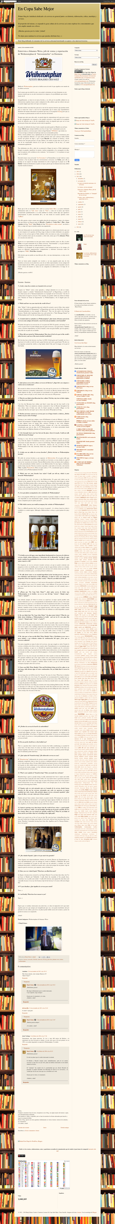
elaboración (82, 623)
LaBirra (21, 216)
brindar (76, 533)
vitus (88, 823)
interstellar (81, 671)
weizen (80, 832)
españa (95, 629)
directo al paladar (90, 607)
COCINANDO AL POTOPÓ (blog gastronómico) (85, 403)
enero (79, 224)
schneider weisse (88, 784)
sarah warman (94, 781)
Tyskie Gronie (91, 818)
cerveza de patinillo (87, 568)
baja (83, 512)
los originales (92, 704)
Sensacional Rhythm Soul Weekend (88, 788)
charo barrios (89, 584)
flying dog (85, 637)
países (84, 744)
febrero (80, 221)
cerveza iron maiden (79, 573)
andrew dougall (89, 497)
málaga (87, 710)
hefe (84, 659)
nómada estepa (90, 735)
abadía (95, 483)
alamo (96, 488)
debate (87, 604)
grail (96, 648)
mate (90, 716)
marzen (81, 716)
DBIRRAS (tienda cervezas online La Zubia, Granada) (85, 421)
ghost (92, 646)
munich (76, 731)
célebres (84, 552)
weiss (76, 832)
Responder (25, 978)
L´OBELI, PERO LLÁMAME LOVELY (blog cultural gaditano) (85, 429)
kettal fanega (86, 683)
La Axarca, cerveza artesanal (85, 187)
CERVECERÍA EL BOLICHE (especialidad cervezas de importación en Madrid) (84, 376)
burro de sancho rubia (85, 542)
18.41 (77, 479)
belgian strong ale (88, 517)
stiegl (85, 802)
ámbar (84, 494)
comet (76, 587)
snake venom (94, 795)
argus (76, 502)
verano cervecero (86, 821)
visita (81, 823)
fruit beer (81, 643)
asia (82, 507)
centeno (95, 552)
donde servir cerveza (89, 611)
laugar (86, 701)
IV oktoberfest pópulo (82, 675)
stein (80, 802)
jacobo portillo (91, 675)
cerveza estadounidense (86, 570)
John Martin (77, 680)
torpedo (86, 811)
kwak (84, 689)
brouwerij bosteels (83, 535)
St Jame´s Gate (89, 798)
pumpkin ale (82, 765)
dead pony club (82, 604)
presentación (90, 754)
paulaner (87, 749)
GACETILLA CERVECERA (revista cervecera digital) (84, 425)
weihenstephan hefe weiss (80, 828)
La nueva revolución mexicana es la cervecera (87, 184)
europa (84, 630)
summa (79, 804)
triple (93, 814)
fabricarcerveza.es (84, 634)
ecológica (77, 616)
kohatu (80, 685)
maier (92, 708)
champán (76, 584)
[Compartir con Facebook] (47, 957)
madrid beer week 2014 (84, 708)
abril (79, 217)
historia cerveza (85, 660)
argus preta (87, 502)
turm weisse (91, 816)
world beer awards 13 (79, 837)
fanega (90, 634)
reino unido (77, 767)
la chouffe (94, 692)
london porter (81, 704)
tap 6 (77, 807)
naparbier (84, 731)
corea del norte (78, 593)
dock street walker (92, 609)
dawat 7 (76, 602)
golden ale (77, 648)
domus (76, 611)
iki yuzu (95, 666)
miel (91, 726)
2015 (78, 171)
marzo (80, 219)
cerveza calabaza (81, 563)
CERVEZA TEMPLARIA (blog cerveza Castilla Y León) (84, 395)
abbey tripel (82, 486)
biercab (81, 521)
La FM (94, 696)
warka (86, 825)
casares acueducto (78, 549)
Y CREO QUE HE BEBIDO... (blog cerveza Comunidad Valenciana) (84, 463)
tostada (90, 811)
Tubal (30, 224)
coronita (95, 593)
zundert (83, 841)
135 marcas (88, 478)
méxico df (93, 724)
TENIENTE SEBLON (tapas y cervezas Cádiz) (84, 446)
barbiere (76, 514)
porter (76, 754)
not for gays (86, 737)
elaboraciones (89, 623)
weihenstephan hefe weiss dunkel (86, 830)
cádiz (92, 542)
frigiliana (76, 643)
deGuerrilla (25, 1008)
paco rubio (85, 742)
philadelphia (91, 751)
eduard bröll (81, 618)
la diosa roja (94, 694)
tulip (82, 816)
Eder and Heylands (89, 616)
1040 (85, 478)
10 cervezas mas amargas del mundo (83, 472)
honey (76, 664)
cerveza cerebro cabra (82, 565)
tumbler (86, 816)
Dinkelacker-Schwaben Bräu (80, 607)
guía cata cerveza (84, 652)
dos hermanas (88, 613)
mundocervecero (93, 730)
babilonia (89, 510)
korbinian (95, 685)
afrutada (89, 488)
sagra (76, 775)
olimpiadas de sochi (79, 740)
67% (82, 483)
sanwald (79, 781)
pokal (76, 753)
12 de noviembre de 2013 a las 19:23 (45, 985)
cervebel (85, 554)
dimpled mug (92, 606)
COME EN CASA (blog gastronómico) (82, 407)
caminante (77, 545)
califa (80, 544)
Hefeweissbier (51, 458)
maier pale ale (81, 710)
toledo (82, 811)
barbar (86, 512)
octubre (80, 202)
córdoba (95, 591)
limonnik (95, 703)
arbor (92, 501)
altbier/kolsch (94, 492)
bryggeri (95, 538)
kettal (81, 683)
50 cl (78, 483)
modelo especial (78, 728)
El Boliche (55, 131)
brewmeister (90, 531)
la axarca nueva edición (83, 690)
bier (79, 521)
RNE (92, 770)
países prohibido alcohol (80, 745)
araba (87, 501)
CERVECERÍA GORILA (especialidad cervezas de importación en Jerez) (83, 382)
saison (87, 777)
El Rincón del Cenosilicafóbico (82, 311)
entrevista (40, 959)
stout (87, 802)
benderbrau (77, 519)
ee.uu (92, 618)
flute (82, 638)
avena (76, 510)
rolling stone (80, 772)
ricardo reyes (85, 770)
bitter (81, 522)
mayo (79, 214)
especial (76, 630)
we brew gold (94, 825)
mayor (76, 717)
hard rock (79, 657)
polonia (91, 753)
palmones (92, 747)
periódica (86, 751)
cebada (80, 552)
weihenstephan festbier (90, 827)
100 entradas (80, 478)
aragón (89, 501)
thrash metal (94, 807)
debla (89, 604)
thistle (90, 807)
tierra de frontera (81, 809)
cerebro (80, 554)
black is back (94, 522)
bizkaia (85, 522)
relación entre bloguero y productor (89, 767)
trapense (95, 811)
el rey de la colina (92, 622)
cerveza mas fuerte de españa (81, 575)
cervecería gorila (79, 556)
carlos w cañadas (93, 547)
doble (95, 608)
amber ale (84, 495)
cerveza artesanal (87, 559)
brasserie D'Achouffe (92, 528)
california (84, 544)
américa (78, 497)
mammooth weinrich (88, 711)
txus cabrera (81, 818)
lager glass (84, 699)
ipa (88, 671)
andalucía (83, 497)
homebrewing (94, 662)
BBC (87, 514)
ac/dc (96, 486)
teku (79, 807)
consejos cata (90, 591)
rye (91, 774)
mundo (87, 730)
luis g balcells (85, 706)
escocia (91, 629)
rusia (94, 772)
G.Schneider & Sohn (87, 645)
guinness (83, 655)
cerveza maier (93, 573)
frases (84, 641)
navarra (92, 731)
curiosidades (90, 599)
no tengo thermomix (92, 733)
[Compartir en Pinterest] (49, 957)
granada (79, 650)
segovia (91, 786)
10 (75, 472)
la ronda (85, 697)
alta (90, 492)
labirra (61, 959)
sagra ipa (77, 777)
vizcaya (91, 823)
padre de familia (93, 742)
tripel (82, 814)
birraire (78, 522)
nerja (82, 733)
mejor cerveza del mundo (91, 719)
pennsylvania (80, 751)
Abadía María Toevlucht (80, 485)
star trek (91, 800)
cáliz (88, 544)
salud (76, 779)
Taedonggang (86, 805)
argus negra (81, 502)
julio (79, 209)
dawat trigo (80, 602)
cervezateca (81, 582)
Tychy (86, 818)
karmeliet (95, 682)
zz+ (89, 841)
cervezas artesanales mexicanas (81, 580)
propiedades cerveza (92, 763)
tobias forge (77, 811)
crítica (85, 596)
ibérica (95, 664)
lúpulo (90, 706)
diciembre (80, 178)
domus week (81, 611)
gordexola (85, 648)
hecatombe (80, 659)
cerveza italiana (87, 573)
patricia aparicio (82, 749)
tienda (76, 809)
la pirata (81, 697)
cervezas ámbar (93, 579)
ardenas (95, 501)
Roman (84, 772)
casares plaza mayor (87, 549)
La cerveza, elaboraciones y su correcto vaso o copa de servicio (90, 254)
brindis (79, 533)
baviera (25, 959)
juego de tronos (93, 680)
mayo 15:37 (94, 716)
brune (84, 538)
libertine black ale (82, 703)
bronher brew (94, 533)
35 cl (92, 481)
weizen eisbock (86, 832)
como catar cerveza (85, 587)
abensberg (87, 486)
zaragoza (76, 841)
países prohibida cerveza (91, 744)
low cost (80, 706)
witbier (95, 835)
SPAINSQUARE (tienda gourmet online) (85, 442)
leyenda (76, 703)
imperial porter (78, 669)
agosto (80, 207)
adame (82, 488)
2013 (78, 176)
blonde (78, 524)
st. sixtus (95, 798)
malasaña (95, 710)
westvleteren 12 (93, 834)
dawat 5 (95, 600)
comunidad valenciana (83, 589)
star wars (95, 800)
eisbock (76, 620)
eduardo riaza (88, 618)
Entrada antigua (65, 1127)
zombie (80, 841)
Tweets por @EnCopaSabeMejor (83, 131)
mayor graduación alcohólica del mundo (87, 717)
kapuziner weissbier (88, 682)
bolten (92, 526)
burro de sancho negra (88, 540)
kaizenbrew (77, 682)
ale (85, 490)
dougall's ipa (85, 615)
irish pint (83, 673)
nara (88, 731)
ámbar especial (90, 494)
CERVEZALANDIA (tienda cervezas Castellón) (83, 399)
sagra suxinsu (82, 777)
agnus (93, 488)
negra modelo (78, 733)
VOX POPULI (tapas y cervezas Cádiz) (85, 458)
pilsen (95, 751)
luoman (79, 1212)
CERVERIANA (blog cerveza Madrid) (84, 391)
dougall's (95, 613)
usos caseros (82, 820)
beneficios (82, 519)
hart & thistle (84, 657)
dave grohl (78, 600)
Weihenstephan (28, 86)
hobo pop (91, 660)
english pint (81, 627)
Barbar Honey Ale (92, 512)
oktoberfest (89, 739)
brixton (82, 533)
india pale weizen (93, 669)
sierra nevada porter (89, 793)
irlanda (87, 673)
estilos (80, 630)
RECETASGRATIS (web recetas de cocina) (86, 438)
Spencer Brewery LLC (79, 798)
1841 (82, 479)
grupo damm (91, 650)
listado (76, 704)
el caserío (86, 620)
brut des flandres (89, 538)
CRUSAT (95, 597)
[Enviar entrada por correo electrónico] (39, 957)
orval (76, 742)
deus (92, 604)
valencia (91, 820)
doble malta (78, 609)
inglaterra (77, 671)
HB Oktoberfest (91, 657)
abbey (78, 486)
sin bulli (89, 795)
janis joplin (77, 676)
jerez (83, 678)
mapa (76, 714)
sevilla (82, 790)
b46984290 (84, 510)
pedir (76, 751)
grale (76, 650)
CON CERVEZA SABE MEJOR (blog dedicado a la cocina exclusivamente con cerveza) (85, 412)
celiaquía (91, 552)
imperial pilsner (94, 668)
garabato (88, 646)
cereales (76, 554)
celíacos (87, 552)
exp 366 (84, 632)
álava (76, 490)
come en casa (94, 586)
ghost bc (95, 646)
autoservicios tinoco (92, 508)
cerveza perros (90, 577)
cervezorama (94, 582)
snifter (76, 797)
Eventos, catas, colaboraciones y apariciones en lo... (86, 198)
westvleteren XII (78, 835)
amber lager (89, 495)
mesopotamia (83, 724)
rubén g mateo (90, 772)
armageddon (77, 505)
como (79, 587)
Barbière (80, 514)
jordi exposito (84, 680)
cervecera (89, 554)
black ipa (89, 522)
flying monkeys (91, 637)
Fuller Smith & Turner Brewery (90, 643)
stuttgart (95, 802)
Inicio (44, 1127)
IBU (75, 666)
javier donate (94, 676)
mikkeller (95, 726)
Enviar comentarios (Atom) (32, 1130)
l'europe (93, 689)
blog (75, 524)
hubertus (85, 664)
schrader (76, 786)
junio (79, 212)
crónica (90, 597)
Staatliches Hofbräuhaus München (82, 800)
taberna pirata (78, 805)
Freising (60, 111)
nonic (81, 737)
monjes (95, 728)
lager (79, 699)
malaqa (91, 710)
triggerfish (95, 812)
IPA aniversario (92, 671)
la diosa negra (89, 694)
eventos (79, 632)
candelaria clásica (84, 545)
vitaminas (85, 823)
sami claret (80, 779)
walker (82, 825)
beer (90, 514)
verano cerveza (94, 821)
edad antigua (81, 616)
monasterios (90, 728)
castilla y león (82, 551)
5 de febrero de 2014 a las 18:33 (44, 1051)
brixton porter (88, 533)
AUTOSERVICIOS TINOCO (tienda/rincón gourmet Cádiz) (84, 372)
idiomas (78, 666)
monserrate (77, 730)
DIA (95, 604)
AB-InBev (91, 483)
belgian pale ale (78, 517)
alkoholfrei (80, 492)
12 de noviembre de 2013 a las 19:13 (37, 971)
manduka (95, 711)
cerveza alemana (92, 558)
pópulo (95, 753)
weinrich (95, 830)
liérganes (91, 703)
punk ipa (88, 765)
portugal (80, 754)
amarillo (80, 494)
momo (85, 728)
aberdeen (92, 486)
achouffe (79, 488)
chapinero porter (82, 584)
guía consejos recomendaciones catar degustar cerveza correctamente (86, 653)
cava (94, 551)
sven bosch (94, 804)
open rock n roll (86, 740)
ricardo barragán (78, 770)
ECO (96, 615)
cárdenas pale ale (78, 547)
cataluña (87, 551)
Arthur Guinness (93, 505)
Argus (85, 244)
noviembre (81, 181)
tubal (79, 816)
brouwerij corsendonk (92, 535)
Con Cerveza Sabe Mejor (81, 343)
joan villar (87, 678)
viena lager (77, 823)
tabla (82, 805)
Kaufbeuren (77, 683)
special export (90, 796)
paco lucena (80, 742)
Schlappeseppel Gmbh (79, 784)
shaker (87, 790)
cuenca (76, 599)
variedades (77, 821)
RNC (89, 770)
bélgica (95, 517)
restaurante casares (79, 768)
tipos (86, 809)
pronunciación (83, 763)
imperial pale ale (86, 668)
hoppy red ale (80, 664)
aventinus (79, 510)
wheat (83, 835)
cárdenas (95, 545)
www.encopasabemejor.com (82, 81)
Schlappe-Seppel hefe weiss (90, 782)
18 (95, 478)
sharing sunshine (93, 790)
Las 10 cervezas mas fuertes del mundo (89, 235)
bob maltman (88, 524)
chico (93, 584)
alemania (89, 490)
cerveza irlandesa (92, 572)
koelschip (77, 685)
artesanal (84, 504)
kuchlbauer (77, 687)
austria (85, 508)
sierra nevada (78, 791)
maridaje (81, 713)
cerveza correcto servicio (84, 566)
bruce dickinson (79, 538)
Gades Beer (53, 209)
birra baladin (91, 521)
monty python (83, 730)
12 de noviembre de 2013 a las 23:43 (38, 1008)
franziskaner (80, 641)
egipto (95, 618)
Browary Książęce (90, 536)
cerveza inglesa (83, 572)
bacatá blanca (94, 510)
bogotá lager (87, 526)
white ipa (92, 835)
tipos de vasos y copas (92, 809)
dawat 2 (91, 600)
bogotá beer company (79, 526)
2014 (78, 174)
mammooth (80, 711)
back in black (78, 512)
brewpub (95, 531)
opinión (92, 740)
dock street (84, 609)
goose (81, 648)
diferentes (85, 606)
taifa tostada (93, 805)
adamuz (85, 488)
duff (89, 615)
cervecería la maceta (87, 556)
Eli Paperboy (85, 625)
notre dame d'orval (93, 737)
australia (81, 508)
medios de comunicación (80, 719)
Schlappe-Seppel (78, 782)
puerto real (77, 765)
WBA (27, 251)
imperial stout (85, 669)
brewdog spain (89, 529)
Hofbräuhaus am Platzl (84, 662)
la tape (89, 697)
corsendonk (77, 594)
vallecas (95, 820)
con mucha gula (93, 589)
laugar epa (90, 701)
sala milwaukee (93, 777)
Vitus (46, 211)
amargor (76, 494)
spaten (84, 796)
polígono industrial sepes (83, 753)
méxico (88, 724)
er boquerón (82, 629)
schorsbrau (95, 784)
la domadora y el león (86, 696)
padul (76, 744)
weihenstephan (22, 961)
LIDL (87, 703)
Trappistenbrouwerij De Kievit (85, 812)
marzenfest (85, 716)
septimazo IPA (78, 790)
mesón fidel (77, 724)
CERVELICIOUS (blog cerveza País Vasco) (84, 387)
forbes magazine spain (82, 639)
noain (76, 735)
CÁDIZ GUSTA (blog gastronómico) (82, 417)
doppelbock (80, 613)
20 (84, 479)
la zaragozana (94, 697)
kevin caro (91, 683)
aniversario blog (82, 499)
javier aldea (88, 676)
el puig (86, 622)
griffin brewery (84, 650)
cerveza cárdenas (89, 563)
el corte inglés (92, 620)
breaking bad (77, 529)
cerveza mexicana (82, 577)
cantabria (90, 545)
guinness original (89, 655)
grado (88, 648)
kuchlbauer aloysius (84, 687)
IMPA (76, 668)
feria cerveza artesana (79, 636)
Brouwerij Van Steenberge (80, 536)
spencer (95, 796)
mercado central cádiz (92, 721)
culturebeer (84, 599)
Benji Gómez (30, 985)
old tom (95, 738)
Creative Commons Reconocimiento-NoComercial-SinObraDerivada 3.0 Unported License (85, 75)
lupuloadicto (94, 706)
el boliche (35, 959)
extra (88, 632)
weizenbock (94, 832)
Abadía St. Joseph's (89, 485)
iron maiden (91, 673)
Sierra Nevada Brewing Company (89, 791)
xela (85, 837)
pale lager (86, 747)
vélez (81, 821)
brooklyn (76, 535)
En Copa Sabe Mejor (36, 8)
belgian (89, 515)
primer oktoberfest (89, 760)
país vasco (79, 744)
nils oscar (86, 733)
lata (84, 701)
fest (79, 638)
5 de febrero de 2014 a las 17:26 (39, 1036)
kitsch (95, 683)
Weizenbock (30, 468)
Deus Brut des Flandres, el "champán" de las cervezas (87, 194)
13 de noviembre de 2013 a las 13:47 (45, 1020)
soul (82, 796)
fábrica (91, 632)
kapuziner (82, 682)
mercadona (84, 723)
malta (76, 712)
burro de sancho (78, 540)
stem (82, 802)
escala (87, 629)
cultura (80, 599)
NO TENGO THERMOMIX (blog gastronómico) (85, 434)
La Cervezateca (41, 158)
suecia (76, 804)
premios (84, 754)
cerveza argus (78, 559)
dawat (88, 600)
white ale (87, 835)
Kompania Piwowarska (88, 685)
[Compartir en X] (46, 957)
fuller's (76, 645)
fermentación (89, 636)
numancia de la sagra (80, 739)
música (80, 731)
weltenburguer (85, 834)
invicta (85, 671)
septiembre (81, 204)
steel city (76, 802)
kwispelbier (88, 689)
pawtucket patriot (93, 749)
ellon (89, 625)
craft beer (81, 597)
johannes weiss (56, 959)
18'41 (80, 479)
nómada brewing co (82, 735)
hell (87, 659)
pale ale (80, 747)
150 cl (92, 478)
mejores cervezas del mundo (81, 721)
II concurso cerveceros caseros (87, 666)
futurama (80, 645)
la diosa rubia (78, 696)
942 (87, 483)
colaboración (83, 586)
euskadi (87, 630)
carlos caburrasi (85, 547)
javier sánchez (78, 678)
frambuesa (90, 639)
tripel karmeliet (87, 814)
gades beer (49, 959)
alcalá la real (81, 490)
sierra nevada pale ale (80, 793)
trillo (79, 814)
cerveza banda (89, 561)
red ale (95, 765)
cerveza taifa (87, 579)
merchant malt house (92, 723)
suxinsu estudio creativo (86, 804)
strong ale (91, 802)
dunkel (92, 615)
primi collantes (94, 761)
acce (76, 488)
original (95, 740)
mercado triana (78, 723)
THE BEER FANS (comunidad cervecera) (84, 450)
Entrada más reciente (23, 1127)
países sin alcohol (89, 745)
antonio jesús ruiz (81, 501)
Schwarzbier (81, 786)
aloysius (85, 492)
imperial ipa (80, 668)
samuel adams (87, 779)
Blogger (94, 1212)
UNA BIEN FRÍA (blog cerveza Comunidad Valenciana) (84, 454)
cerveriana (81, 557)
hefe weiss (35, 211)
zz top (86, 841)
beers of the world (83, 515)
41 (93, 481)
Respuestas (27, 981)
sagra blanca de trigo (82, 775)
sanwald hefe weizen (85, 781)
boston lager (84, 528)
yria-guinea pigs (88, 839)
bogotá (95, 524)
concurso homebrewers (81, 591)
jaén (96, 675)
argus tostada (94, 502)
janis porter (82, 676)
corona (83, 593)
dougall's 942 (78, 615)
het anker (80, 660)
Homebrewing (24, 759)
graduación (92, 648)
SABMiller (95, 774)
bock (93, 524)
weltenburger (77, 834)
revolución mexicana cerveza (90, 768)
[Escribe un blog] (44, 957)
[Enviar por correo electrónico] (42, 957)
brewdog (83, 529)
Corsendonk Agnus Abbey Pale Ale (87, 594)
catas (91, 551)
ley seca (95, 701)
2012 (78, 227)
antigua (88, 499)
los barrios (86, 705)
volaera (79, 825)
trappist (76, 812)
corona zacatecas (89, 593)
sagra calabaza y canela (92, 775)
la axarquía (93, 690)
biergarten (86, 521)
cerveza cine (90, 565)
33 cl (88, 481)
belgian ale (94, 515)
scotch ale (87, 786)
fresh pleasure (94, 641)
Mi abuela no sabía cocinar (54, 224)
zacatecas (95, 839)
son (79, 797)
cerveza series (81, 579)
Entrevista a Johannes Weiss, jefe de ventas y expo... (87, 190)
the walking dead (85, 807)
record (91, 765)
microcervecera (86, 726)
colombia (89, 586)
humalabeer (90, 664)
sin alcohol (83, 795)
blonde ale (82, 524)
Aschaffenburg (78, 507)
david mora (83, 600)
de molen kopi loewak (88, 602)
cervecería (94, 554)
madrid (76, 708)
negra (96, 731)
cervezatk (30, 959)
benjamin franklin (90, 519)
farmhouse (94, 634)
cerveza (86, 558)
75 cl (85, 483)
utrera (87, 820)
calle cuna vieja (93, 544)
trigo (76, 814)
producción (77, 763)
